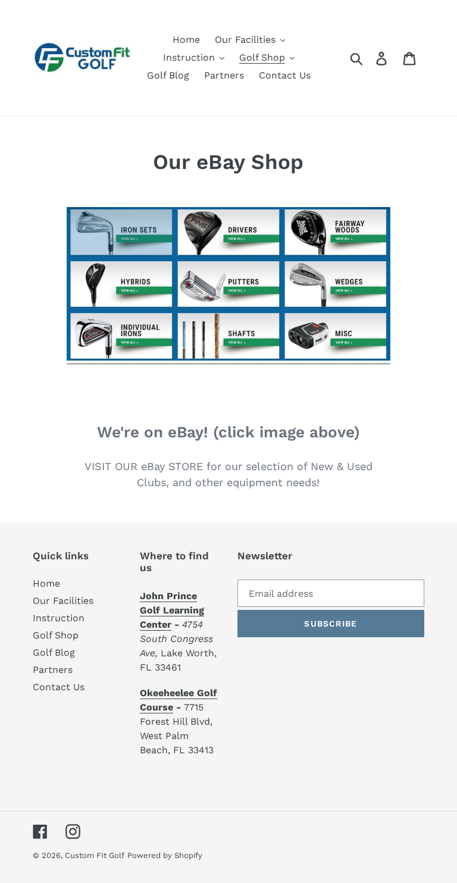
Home (46, 583)
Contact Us (58, 687)
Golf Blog (54, 652)
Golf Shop (56, 635)
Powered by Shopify (164, 855)
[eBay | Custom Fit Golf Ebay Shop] (228, 358)
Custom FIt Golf (94, 855)
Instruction (58, 618)
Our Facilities (63, 600)
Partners (53, 669)
